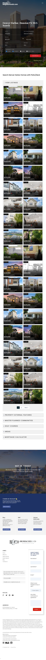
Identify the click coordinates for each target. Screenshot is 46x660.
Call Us (31, 477)
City (6, 31)
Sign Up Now (6, 506)
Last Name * (34, 566)
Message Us (13, 477)
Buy (7, 523)
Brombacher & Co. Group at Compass (14, 573)
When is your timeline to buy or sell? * (35, 584)
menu (42, 3)
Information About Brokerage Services (11, 640)
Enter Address (37, 529)
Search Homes (6, 556)
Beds (6, 42)
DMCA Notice (6, 634)
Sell (23, 523)
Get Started (6, 529)
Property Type (10, 49)
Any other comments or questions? (34, 596)
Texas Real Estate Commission (10, 635)
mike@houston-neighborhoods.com (12, 582)
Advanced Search (38, 60)
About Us (4, 554)
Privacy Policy (13, 647)
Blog (3, 559)
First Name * (34, 558)
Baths (26, 42)
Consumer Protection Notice (9, 637)
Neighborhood (29, 31)
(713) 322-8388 (7, 578)
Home (9, 51)
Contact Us (5, 561)
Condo (16, 51)
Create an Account (23, 503)
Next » (26, 407)
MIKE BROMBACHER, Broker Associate (13, 571)
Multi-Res (31, 51)
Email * (32, 575)
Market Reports (6, 558)
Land (23, 51)
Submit (36, 609)
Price (7, 37)
